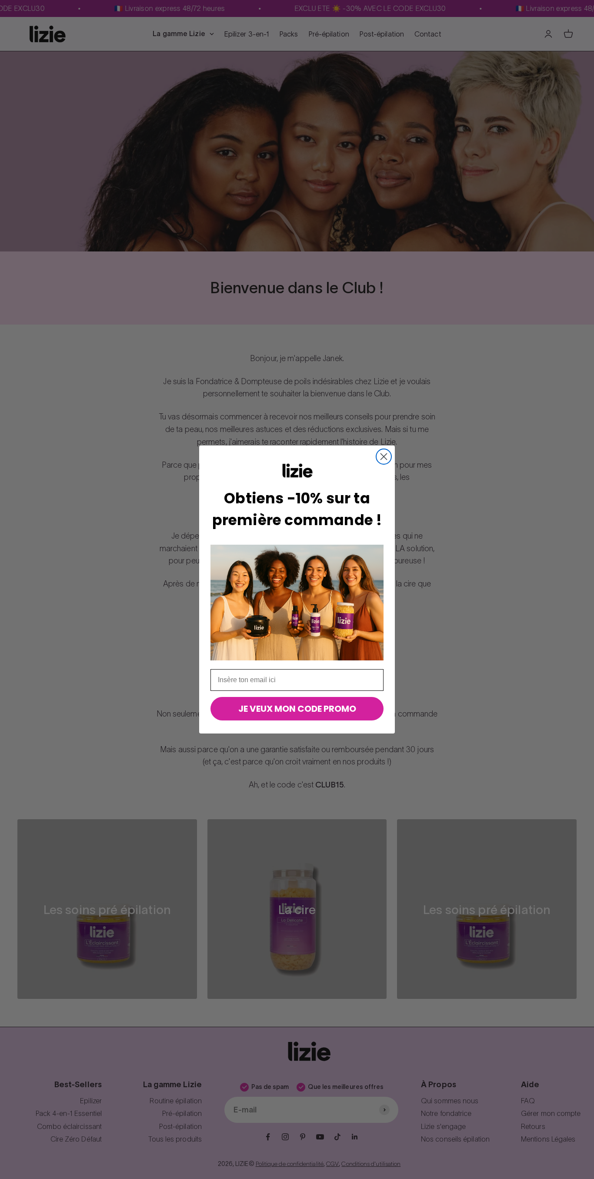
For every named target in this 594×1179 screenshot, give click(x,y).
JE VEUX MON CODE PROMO (297, 709)
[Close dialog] (383, 456)
